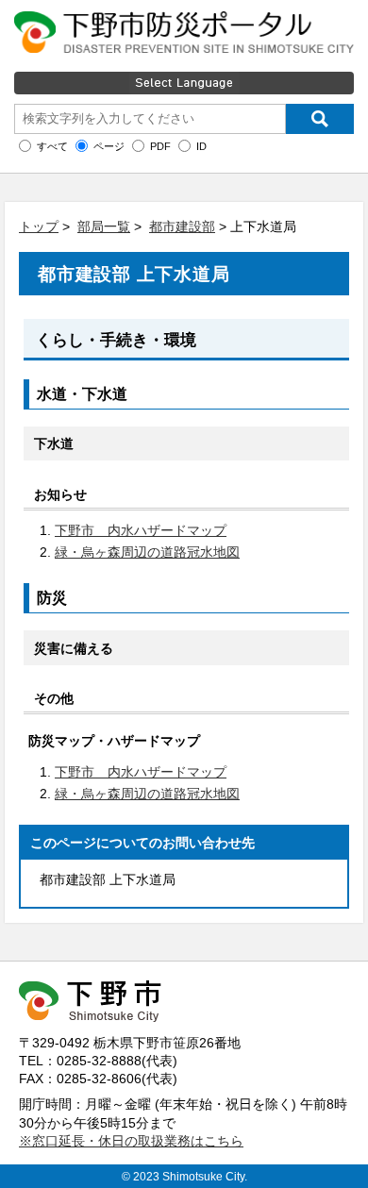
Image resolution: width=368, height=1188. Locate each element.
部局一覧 (103, 226)
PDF (160, 146)
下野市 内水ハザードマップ (140, 530)
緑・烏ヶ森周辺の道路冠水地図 (147, 552)
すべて (52, 146)
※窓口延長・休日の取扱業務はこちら (131, 1140)
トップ (39, 226)
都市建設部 (182, 226)
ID (201, 146)
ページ (109, 146)
